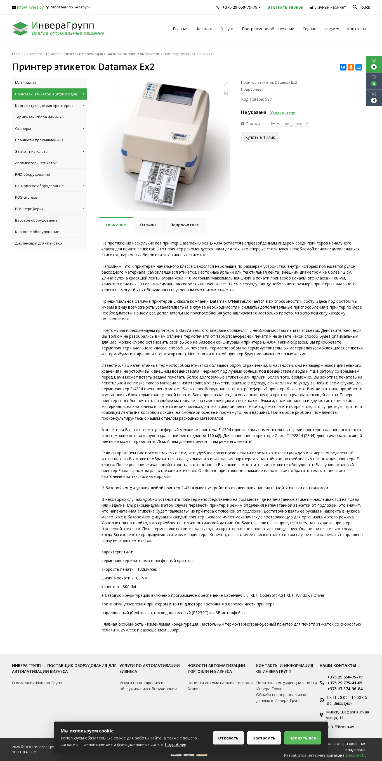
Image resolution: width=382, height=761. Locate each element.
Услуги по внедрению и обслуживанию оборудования (148, 685)
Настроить (264, 738)
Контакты (356, 28)
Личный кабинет (330, 7)
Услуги (227, 28)
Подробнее (175, 744)
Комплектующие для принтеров (44, 105)
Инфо (330, 28)
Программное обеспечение (268, 28)
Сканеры (23, 128)
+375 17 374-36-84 (344, 688)
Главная (180, 28)
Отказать (228, 738)
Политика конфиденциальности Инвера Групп (286, 685)
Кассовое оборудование (37, 231)
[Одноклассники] (351, 67)
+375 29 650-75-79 (344, 677)
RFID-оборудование (32, 174)
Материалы (25, 82)
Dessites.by (356, 755)
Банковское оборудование (39, 185)
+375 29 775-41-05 (344, 682)
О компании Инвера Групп (37, 682)
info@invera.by (30, 7)
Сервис (309, 28)
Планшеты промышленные (39, 139)
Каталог (205, 28)
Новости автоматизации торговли (220, 682)
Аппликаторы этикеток (36, 162)
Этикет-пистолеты (31, 151)
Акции (193, 688)
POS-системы (27, 197)
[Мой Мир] (358, 67)
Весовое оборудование (36, 220)
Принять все (302, 738)
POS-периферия (29, 208)
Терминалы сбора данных (38, 116)
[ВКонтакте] (343, 67)
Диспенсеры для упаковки (38, 243)
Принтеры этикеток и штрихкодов (46, 94)
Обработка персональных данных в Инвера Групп (281, 697)
